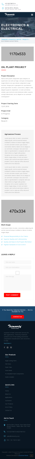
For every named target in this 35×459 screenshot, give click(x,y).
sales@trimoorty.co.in (13, 436)
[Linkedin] (7, 348)
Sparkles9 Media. (23, 455)
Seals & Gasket (9, 377)
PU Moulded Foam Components (14, 374)
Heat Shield (8, 370)
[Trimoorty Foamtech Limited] (10, 14)
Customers (8, 400)
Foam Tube (8, 367)
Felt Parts (8, 364)
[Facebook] (4, 348)
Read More (7, 343)
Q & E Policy (8, 407)
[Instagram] (11, 348)
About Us (8, 394)
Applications (8, 397)
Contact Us (17, 316)
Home (7, 391)
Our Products (9, 404)
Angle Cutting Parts (10, 360)
